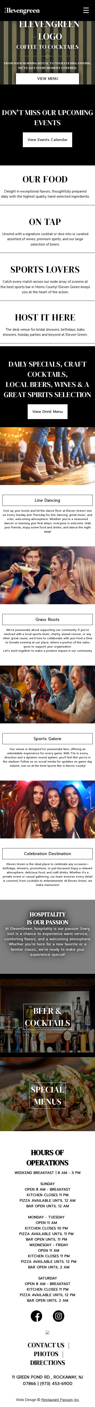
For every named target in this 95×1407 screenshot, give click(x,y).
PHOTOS (46, 1353)
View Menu (47, 79)
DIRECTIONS (47, 1362)
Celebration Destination (47, 854)
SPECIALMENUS (47, 1095)
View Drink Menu (47, 411)
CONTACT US (46, 1345)
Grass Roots (47, 619)
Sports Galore (47, 739)
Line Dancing (47, 500)
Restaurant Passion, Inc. (60, 1399)
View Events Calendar (47, 140)
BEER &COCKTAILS (47, 1017)
